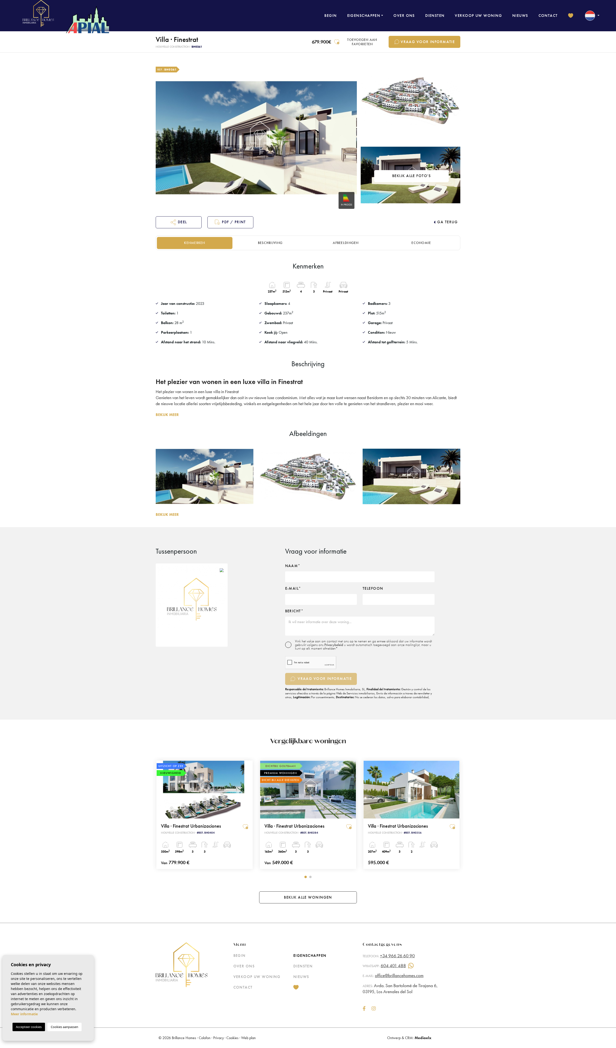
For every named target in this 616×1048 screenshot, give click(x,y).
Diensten (435, 15)
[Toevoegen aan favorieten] (245, 827)
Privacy (218, 1037)
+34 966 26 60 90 (397, 956)
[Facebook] (364, 1009)
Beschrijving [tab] (270, 243)
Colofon (205, 1037)
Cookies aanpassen (64, 1027)
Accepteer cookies (29, 1027)
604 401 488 (393, 966)
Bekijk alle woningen (308, 897)
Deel (182, 221)
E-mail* (293, 588)
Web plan (248, 1037)
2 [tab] (310, 877)
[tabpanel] (204, 814)
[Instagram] (374, 1009)
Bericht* (294, 611)
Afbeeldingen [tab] (346, 243)
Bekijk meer (167, 414)
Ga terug (447, 221)
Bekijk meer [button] (167, 514)
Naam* (293, 565)
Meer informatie (24, 1014)
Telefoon (373, 588)
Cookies (232, 1037)
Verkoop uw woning (478, 15)
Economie (421, 243)
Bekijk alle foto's (411, 175)
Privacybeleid (334, 644)
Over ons (404, 15)
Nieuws (520, 15)
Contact (548, 15)
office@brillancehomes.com (399, 975)
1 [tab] (305, 877)
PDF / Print (234, 221)
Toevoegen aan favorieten (362, 42)
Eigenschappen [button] (363, 15)
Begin (330, 15)
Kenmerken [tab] (194, 243)
